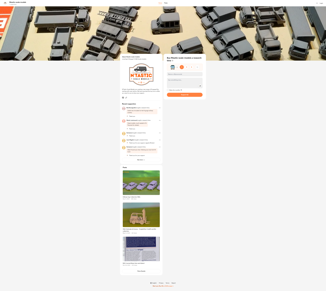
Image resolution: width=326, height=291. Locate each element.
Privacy (161, 283)
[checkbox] (173, 90)
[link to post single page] (141, 185)
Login (321, 3)
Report (174, 283)
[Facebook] (123, 98)
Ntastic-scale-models (17, 2)
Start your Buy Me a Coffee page (162, 286)
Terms (167, 283)
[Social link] (126, 97)
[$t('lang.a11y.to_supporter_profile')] (127, 116)
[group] (141, 185)
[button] (160, 3)
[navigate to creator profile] (5, 3)
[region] (185, 77)
